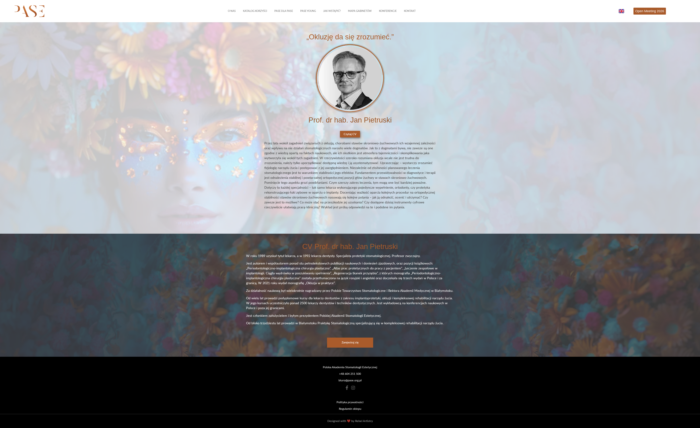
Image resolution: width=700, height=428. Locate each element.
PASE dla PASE (283, 11)
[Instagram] (353, 388)
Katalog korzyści (255, 11)
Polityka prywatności (350, 402)
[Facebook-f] (347, 388)
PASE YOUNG (308, 11)
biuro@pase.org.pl (350, 380)
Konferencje (388, 11)
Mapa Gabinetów (360, 11)
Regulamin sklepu (350, 408)
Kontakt (410, 11)
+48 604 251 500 (350, 373)
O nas (232, 11)
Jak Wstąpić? (332, 11)
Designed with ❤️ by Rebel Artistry (350, 421)
